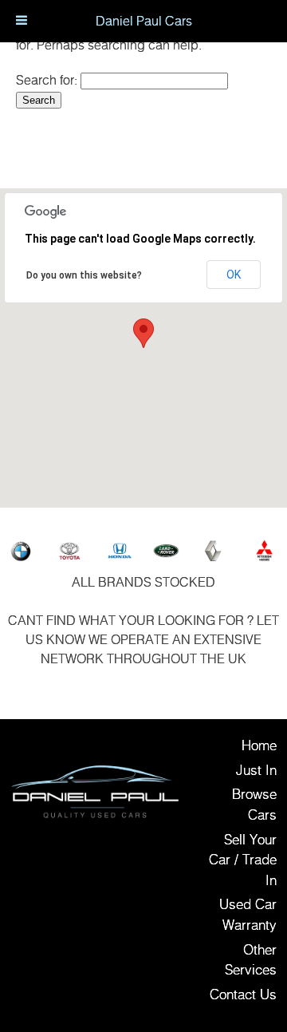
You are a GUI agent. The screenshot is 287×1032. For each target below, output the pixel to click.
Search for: (46, 80)
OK (233, 274)
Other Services (251, 960)
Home (259, 745)
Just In (256, 769)
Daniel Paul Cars (144, 21)
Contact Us (243, 994)
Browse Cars (254, 804)
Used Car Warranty (248, 914)
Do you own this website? (84, 275)
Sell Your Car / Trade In (243, 859)
